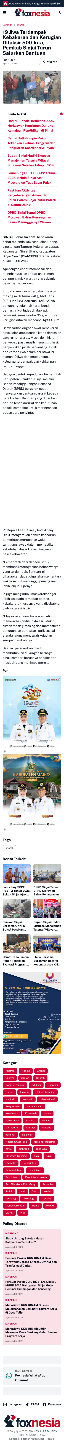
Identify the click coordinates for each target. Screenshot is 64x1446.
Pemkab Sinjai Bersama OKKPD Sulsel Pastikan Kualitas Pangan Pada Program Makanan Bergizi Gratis (14, 925)
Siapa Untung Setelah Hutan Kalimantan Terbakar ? (24, 1240)
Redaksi (50, 1438)
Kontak (13, 1438)
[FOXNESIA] (32, 12)
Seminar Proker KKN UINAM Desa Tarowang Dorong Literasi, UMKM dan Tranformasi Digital (31, 1261)
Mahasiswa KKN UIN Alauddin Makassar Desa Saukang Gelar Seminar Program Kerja (32, 1332)
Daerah (11, 1253)
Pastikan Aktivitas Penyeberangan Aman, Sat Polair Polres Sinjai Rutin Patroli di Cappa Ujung (31, 197)
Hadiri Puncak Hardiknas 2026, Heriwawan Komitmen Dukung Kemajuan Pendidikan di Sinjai (31, 125)
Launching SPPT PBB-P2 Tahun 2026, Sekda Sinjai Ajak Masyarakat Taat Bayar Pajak (31, 177)
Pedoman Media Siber (31, 1438)
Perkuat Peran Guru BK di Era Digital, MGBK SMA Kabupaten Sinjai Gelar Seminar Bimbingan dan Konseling (30, 1285)
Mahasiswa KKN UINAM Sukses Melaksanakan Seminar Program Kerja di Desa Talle (31, 1308)
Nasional (12, 1233)
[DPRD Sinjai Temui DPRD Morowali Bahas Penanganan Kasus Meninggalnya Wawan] (47, 873)
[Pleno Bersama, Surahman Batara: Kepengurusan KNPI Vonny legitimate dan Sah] (47, 943)
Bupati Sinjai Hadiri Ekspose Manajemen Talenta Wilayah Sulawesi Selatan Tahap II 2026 (31, 160)
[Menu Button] (4, 12)
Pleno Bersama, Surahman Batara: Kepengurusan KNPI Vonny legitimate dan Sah (47, 960)
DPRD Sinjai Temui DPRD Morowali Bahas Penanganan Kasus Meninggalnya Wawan (29, 217)
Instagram (15, 1404)
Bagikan (52, 61)
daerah (10, 847)
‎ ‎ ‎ (5, 1359)
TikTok (35, 1404)
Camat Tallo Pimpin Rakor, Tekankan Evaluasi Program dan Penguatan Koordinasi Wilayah (31, 143)
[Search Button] (59, 12)
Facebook (54, 1404)
